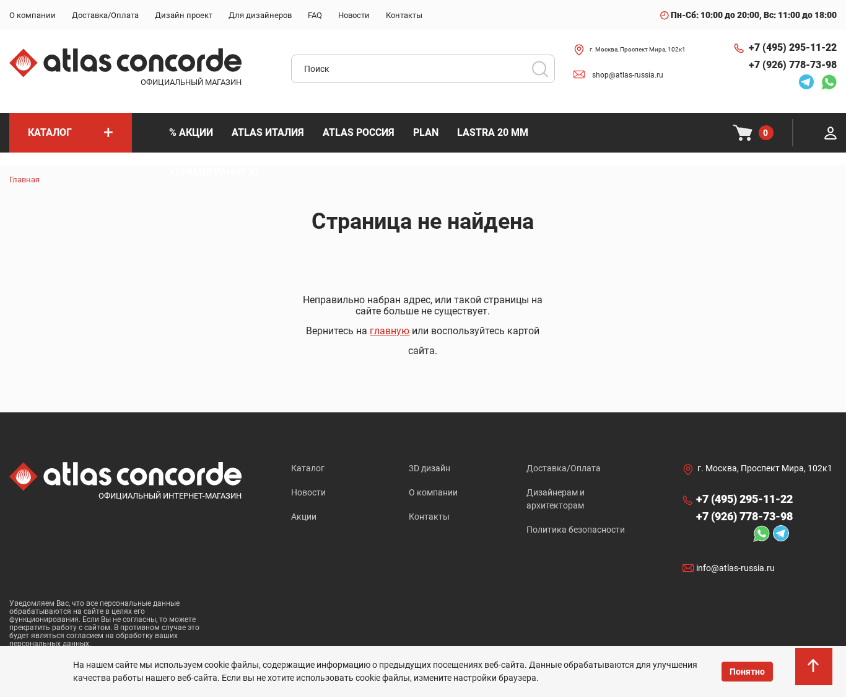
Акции (303, 517)
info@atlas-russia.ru (735, 568)
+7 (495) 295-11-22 (793, 47)
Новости (308, 492)
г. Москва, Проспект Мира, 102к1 (638, 49)
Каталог (308, 468)
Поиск (540, 69)
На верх (815, 672)
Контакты (429, 517)
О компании (433, 492)
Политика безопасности (575, 530)
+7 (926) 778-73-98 (793, 65)
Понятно (747, 672)
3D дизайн (429, 468)
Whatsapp (825, 82)
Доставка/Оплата (563, 468)
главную (389, 331)
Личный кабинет (830, 133)
